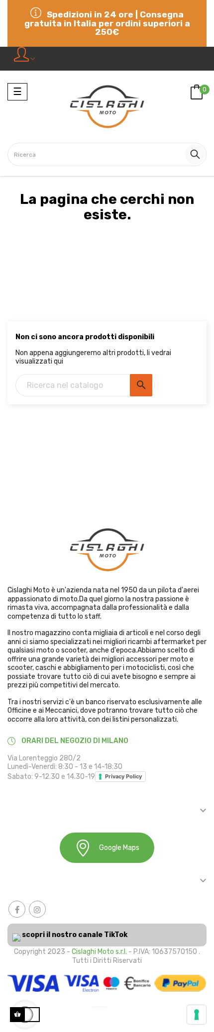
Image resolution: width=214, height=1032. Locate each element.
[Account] (24, 59)
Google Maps (119, 848)
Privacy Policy (123, 776)
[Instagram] (37, 909)
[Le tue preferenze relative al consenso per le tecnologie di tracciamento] (196, 1014)
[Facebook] (16, 909)
